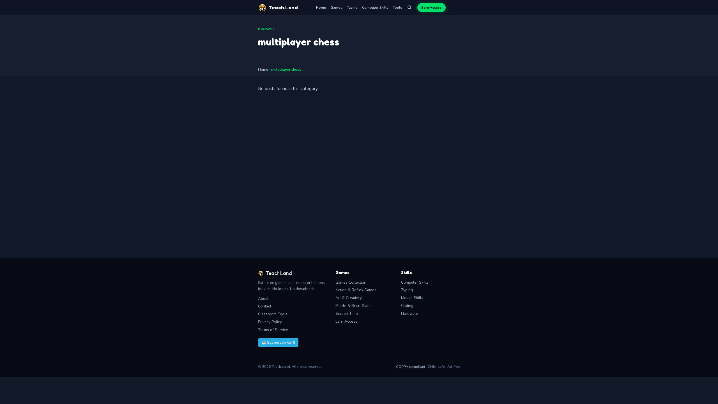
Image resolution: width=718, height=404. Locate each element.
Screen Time (346, 313)
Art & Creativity (348, 297)
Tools (397, 7)
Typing (352, 7)
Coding (407, 305)
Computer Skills (375, 7)
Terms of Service (273, 329)
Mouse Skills (412, 297)
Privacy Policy (270, 322)
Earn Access (431, 7)
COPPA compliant (410, 366)
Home (321, 7)
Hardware (409, 313)
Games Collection (350, 282)
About (263, 298)
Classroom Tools (272, 314)
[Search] (409, 8)
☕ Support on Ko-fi (278, 342)
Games (336, 7)
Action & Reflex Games (355, 290)
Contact (264, 306)
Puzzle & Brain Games (354, 305)
